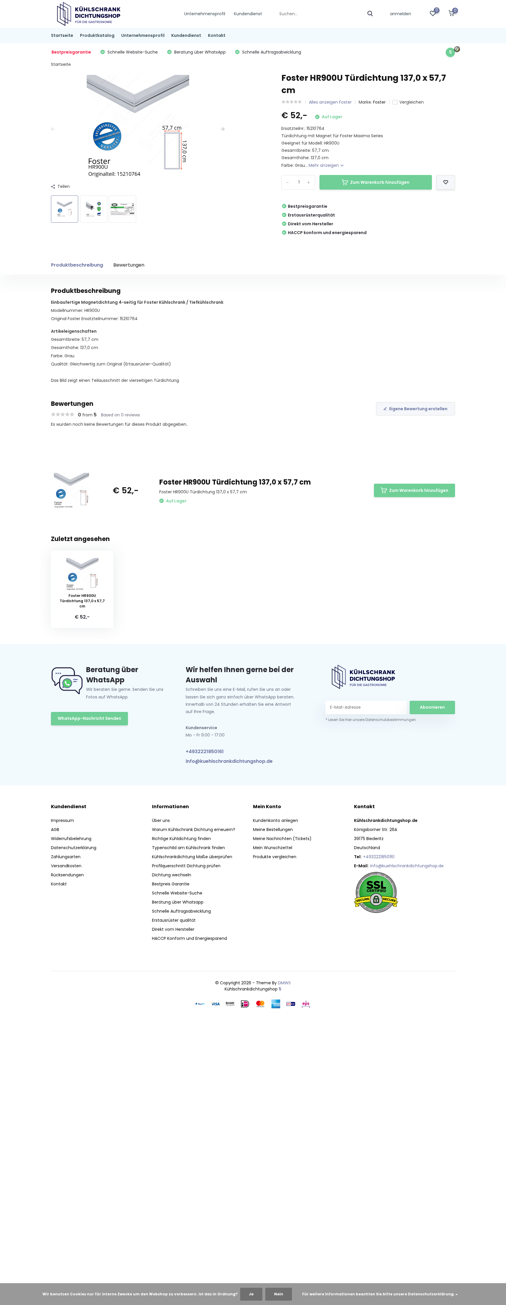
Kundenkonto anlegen (275, 820)
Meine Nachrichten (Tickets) (282, 839)
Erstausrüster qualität (174, 920)
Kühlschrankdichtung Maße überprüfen (192, 857)
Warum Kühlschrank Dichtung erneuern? (193, 829)
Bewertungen (128, 265)
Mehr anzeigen (324, 165)
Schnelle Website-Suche (177, 893)
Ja (251, 1294)
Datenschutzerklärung (73, 848)
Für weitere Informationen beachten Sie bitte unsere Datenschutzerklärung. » (380, 1294)
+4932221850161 (205, 751)
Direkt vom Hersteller (173, 929)
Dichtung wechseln (171, 875)
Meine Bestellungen (273, 829)
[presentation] (53, 129)
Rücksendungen (67, 875)
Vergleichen (411, 102)
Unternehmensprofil (204, 14)
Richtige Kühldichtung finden (181, 839)
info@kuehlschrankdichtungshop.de (229, 761)
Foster (379, 102)
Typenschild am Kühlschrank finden (188, 848)
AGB (55, 829)
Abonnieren (432, 707)
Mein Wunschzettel (272, 848)
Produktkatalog (97, 35)
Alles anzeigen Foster (330, 102)
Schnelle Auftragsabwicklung (181, 911)
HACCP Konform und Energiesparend (189, 938)
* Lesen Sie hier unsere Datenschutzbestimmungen (371, 719)
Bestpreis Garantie (170, 884)
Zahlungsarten (66, 857)
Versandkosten (66, 866)
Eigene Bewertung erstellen (418, 409)
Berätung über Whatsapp (178, 902)
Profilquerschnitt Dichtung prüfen (186, 866)
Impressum (62, 820)
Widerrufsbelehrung (71, 839)
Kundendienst (248, 14)
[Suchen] (370, 13)
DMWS (284, 983)
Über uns (161, 820)
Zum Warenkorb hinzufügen (379, 182)
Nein (278, 1294)
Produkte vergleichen (274, 857)
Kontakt (216, 35)
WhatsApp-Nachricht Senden (89, 718)
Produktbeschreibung (77, 265)
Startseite (62, 35)
